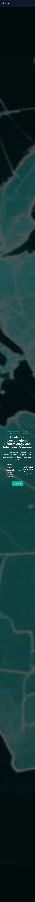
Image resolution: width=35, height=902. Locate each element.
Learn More (17, 483)
